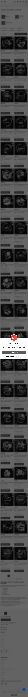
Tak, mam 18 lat (14, 352)
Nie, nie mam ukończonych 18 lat (14, 356)
